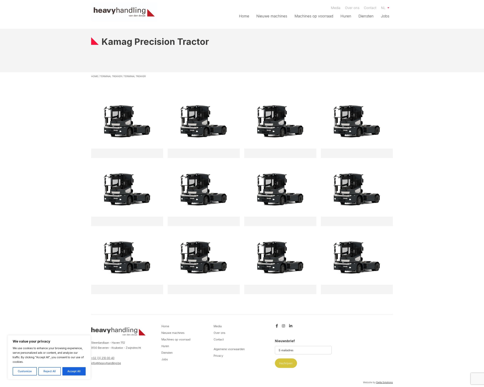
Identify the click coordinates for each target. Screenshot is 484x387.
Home (244, 16)
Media (336, 8)
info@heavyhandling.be (106, 363)
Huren (346, 16)
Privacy (218, 355)
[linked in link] (290, 326)
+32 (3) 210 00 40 (102, 358)
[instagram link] (283, 326)
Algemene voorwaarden (229, 349)
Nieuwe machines (271, 16)
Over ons (352, 8)
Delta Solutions (384, 382)
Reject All (49, 371)
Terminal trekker (111, 76)
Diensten (366, 16)
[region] (49, 357)
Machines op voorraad (314, 16)
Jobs (385, 16)
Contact (370, 8)
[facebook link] (277, 326)
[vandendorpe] (124, 12)
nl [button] (383, 8)
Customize (25, 371)
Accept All (74, 371)
